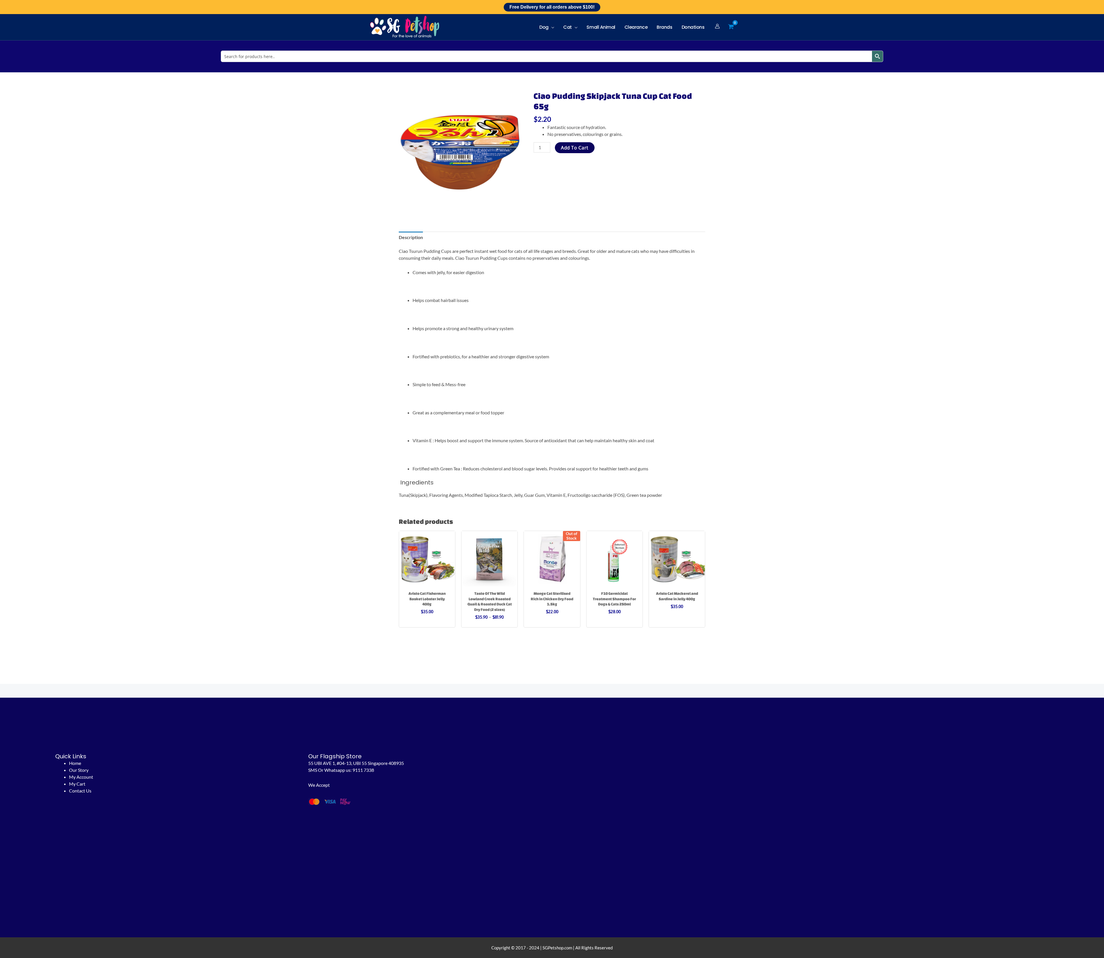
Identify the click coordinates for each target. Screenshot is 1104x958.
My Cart (77, 783)
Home (75, 763)
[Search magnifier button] (877, 56)
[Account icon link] (717, 26)
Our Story (79, 770)
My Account (81, 777)
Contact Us (80, 790)
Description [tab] (411, 237)
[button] (551, 27)
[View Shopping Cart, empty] (731, 27)
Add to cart (575, 148)
